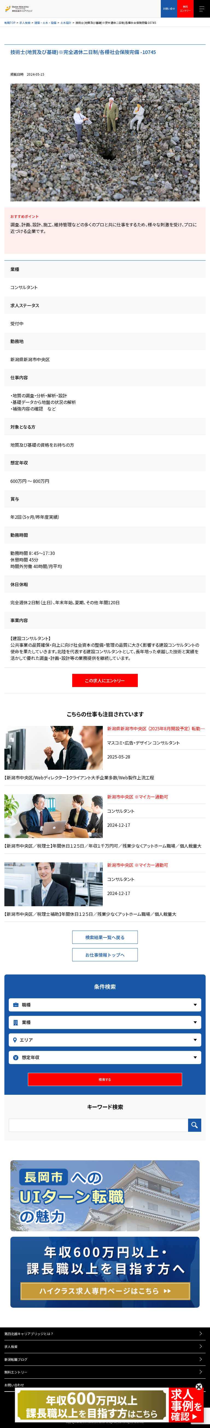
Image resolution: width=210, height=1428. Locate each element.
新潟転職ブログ (15, 1359)
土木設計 (65, 22)
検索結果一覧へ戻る (105, 937)
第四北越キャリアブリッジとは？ (29, 1333)
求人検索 (24, 22)
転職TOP (9, 22)
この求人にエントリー (105, 680)
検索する (105, 1079)
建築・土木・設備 (45, 22)
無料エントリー (15, 1372)
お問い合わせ (14, 1385)
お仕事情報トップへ (105, 954)
